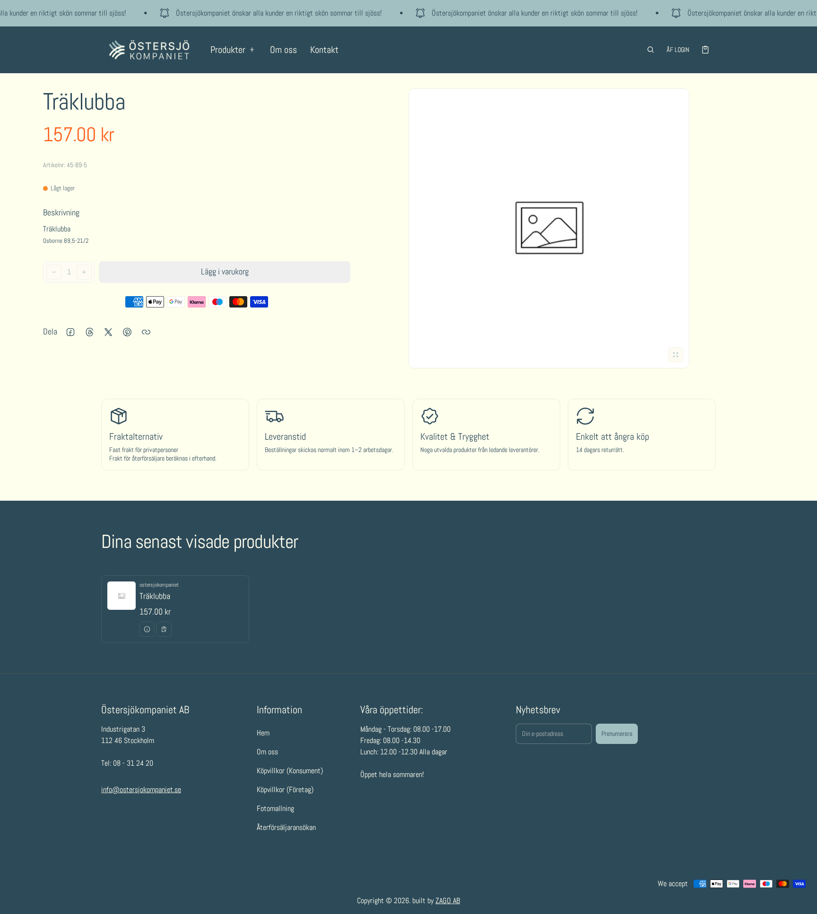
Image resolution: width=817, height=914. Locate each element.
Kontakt (324, 49)
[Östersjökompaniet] (149, 50)
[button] (650, 49)
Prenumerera (616, 733)
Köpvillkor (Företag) (285, 789)
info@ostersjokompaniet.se (141, 789)
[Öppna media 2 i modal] (549, 228)
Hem (263, 732)
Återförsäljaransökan (286, 827)
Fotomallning (275, 808)
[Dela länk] (146, 332)
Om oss (283, 49)
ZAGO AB (447, 900)
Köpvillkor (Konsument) (290, 770)
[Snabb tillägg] (164, 629)
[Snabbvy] (147, 629)
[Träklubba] (175, 609)
